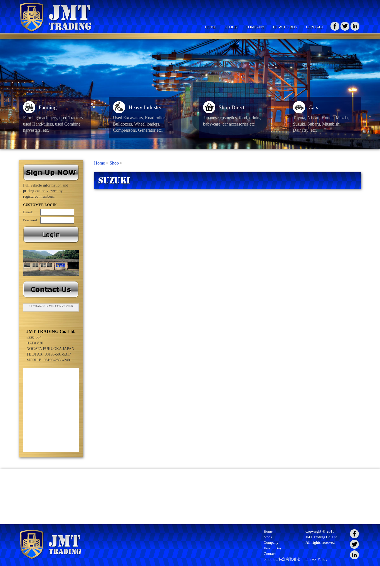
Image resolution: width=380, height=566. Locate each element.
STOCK (230, 27)
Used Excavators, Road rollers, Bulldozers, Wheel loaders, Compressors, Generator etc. (140, 119)
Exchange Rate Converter (51, 306)
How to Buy (273, 548)
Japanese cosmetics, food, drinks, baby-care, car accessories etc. (232, 115)
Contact (270, 554)
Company (271, 542)
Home (99, 163)
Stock (268, 537)
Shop (114, 163)
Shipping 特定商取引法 (282, 559)
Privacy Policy (316, 559)
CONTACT (315, 27)
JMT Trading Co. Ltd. (321, 537)
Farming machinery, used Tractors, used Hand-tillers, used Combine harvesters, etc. (53, 119)
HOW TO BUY (285, 27)
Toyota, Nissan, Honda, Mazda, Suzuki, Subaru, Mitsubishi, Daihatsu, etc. (321, 119)
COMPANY (255, 27)
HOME (210, 27)
